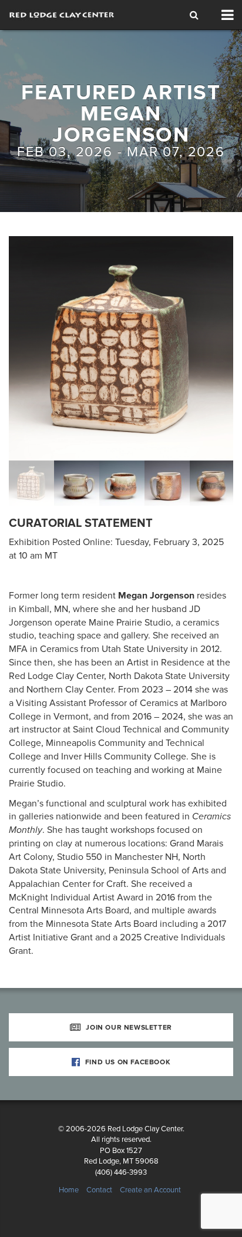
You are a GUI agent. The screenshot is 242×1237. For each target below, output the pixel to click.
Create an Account (150, 1190)
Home (69, 1190)
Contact (99, 1190)
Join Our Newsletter (128, 1027)
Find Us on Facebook (126, 1062)
